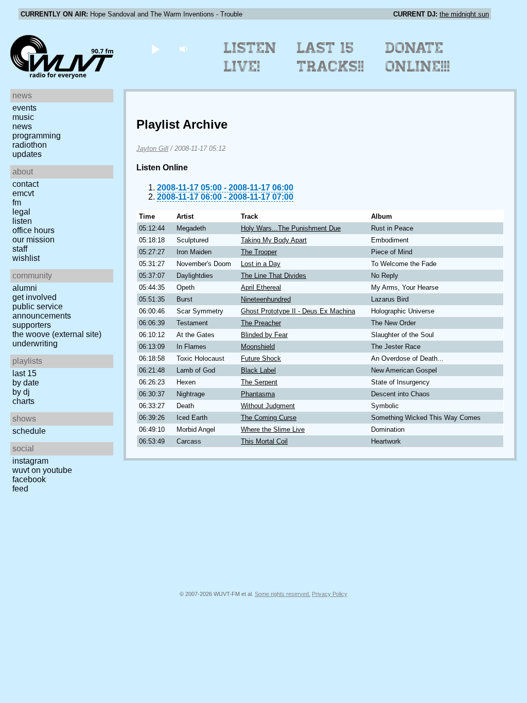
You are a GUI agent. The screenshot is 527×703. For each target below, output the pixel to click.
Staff (19, 248)
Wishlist (26, 258)
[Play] (155, 48)
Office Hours (33, 230)
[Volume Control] (184, 48)
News (22, 126)
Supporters (31, 325)
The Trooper (259, 252)
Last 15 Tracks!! (330, 57)
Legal (21, 211)
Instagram (30, 460)
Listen (22, 221)
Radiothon (29, 144)
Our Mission (33, 239)
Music (23, 117)
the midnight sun (464, 14)
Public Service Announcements (41, 311)
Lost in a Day (260, 264)
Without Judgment (268, 406)
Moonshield (258, 346)
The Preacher (261, 323)
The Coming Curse (268, 417)
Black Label (258, 370)
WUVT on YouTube (42, 470)
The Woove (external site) (56, 334)
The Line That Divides (273, 275)
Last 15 (24, 373)
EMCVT (23, 193)
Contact (25, 184)
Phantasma (258, 394)
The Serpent (259, 382)
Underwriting (35, 343)
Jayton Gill (152, 148)
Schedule (29, 431)
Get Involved (34, 297)
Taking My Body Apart (274, 240)
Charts (23, 401)
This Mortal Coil (264, 441)
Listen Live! (250, 57)
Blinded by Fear (264, 335)
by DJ (21, 392)
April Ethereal (261, 287)
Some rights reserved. (282, 594)
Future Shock (261, 358)
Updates (27, 154)
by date (25, 382)
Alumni (24, 288)
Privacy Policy (329, 594)
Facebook (29, 479)
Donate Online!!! (417, 57)
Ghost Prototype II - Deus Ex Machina (298, 311)
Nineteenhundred (266, 299)
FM (16, 202)
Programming (36, 135)
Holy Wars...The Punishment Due (291, 228)
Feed (20, 488)
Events (24, 107)
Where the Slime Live (273, 429)
